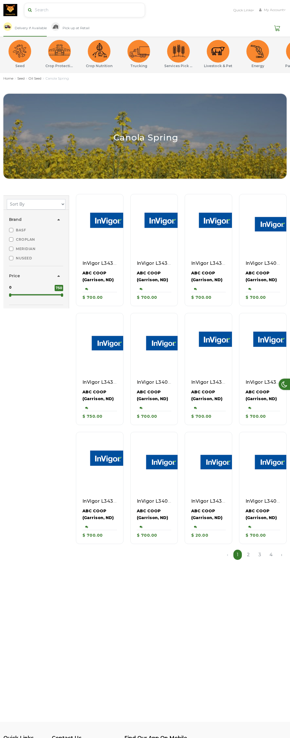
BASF (21, 230)
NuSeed (24, 258)
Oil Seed (34, 78)
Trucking (138, 66)
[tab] (25, 28)
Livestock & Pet (218, 66)
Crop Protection (59, 66)
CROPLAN (25, 239)
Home (8, 78)
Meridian (25, 249)
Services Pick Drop (178, 66)
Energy (257, 66)
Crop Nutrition (99, 66)
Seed (20, 66)
